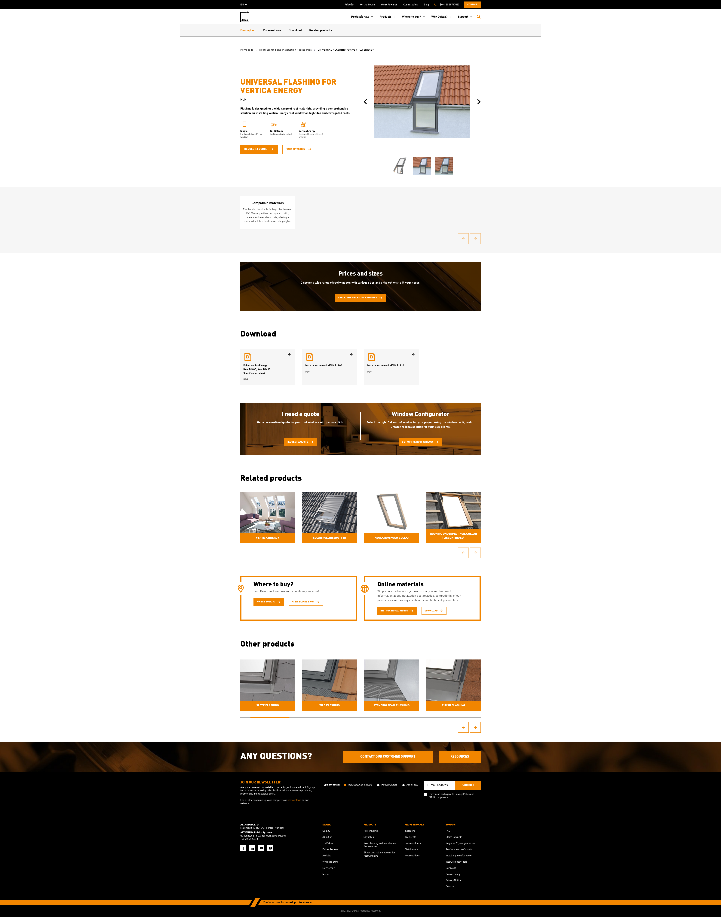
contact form (294, 800)
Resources (459, 756)
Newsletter (328, 868)
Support (463, 16)
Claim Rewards (454, 837)
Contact (472, 4)
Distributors (411, 849)
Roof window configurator (459, 849)
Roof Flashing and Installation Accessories (285, 50)
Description (247, 30)
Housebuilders (413, 843)
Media (325, 874)
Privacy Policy (462, 794)
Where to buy (296, 149)
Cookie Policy (453, 874)
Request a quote (255, 149)
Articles (326, 855)
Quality (326, 831)
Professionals (360, 16)
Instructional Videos (457, 862)
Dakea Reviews (330, 849)
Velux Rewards (389, 4)
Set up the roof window (417, 442)
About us (327, 837)
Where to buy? (411, 16)
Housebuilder (412, 855)
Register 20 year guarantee (460, 843)
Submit (468, 785)
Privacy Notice (453, 880)
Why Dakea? (439, 16)
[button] (365, 101)
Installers (410, 831)
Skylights (369, 837)
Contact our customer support (387, 756)
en (242, 4)
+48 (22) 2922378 (249, 839)
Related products (320, 30)
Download (295, 30)
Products (385, 16)
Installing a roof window (458, 855)
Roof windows (371, 831)
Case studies (410, 4)
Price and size (272, 30)
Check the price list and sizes (357, 298)
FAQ (448, 831)
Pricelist (349, 4)
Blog (426, 4)
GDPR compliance (438, 797)
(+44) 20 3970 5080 (449, 4)
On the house (367, 4)
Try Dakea (327, 843)
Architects (410, 837)
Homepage (246, 50)
